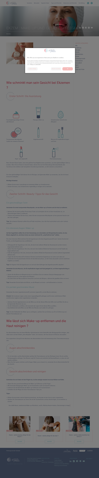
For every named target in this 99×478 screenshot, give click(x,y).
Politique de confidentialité (35, 64)
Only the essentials (56, 68)
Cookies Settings (32, 68)
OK (67, 68)
